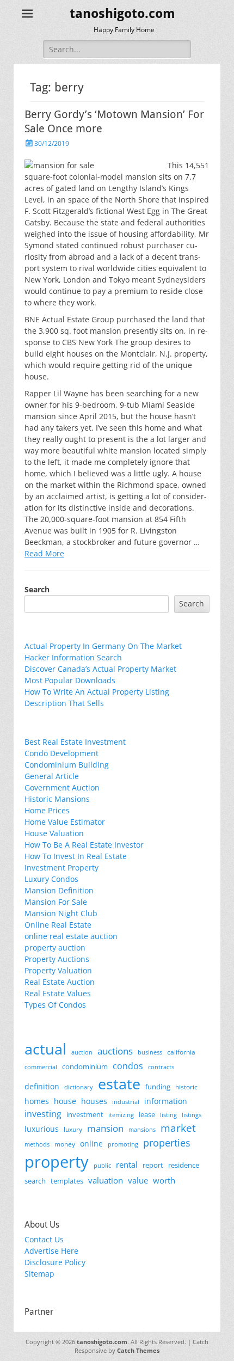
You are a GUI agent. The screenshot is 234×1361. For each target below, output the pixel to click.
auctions (115, 1051)
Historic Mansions (57, 799)
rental (127, 1164)
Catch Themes (138, 1350)
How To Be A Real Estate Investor (84, 844)
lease (147, 1114)
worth (164, 1180)
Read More (44, 553)
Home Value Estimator (64, 822)
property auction (54, 947)
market (178, 1128)
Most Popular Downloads (69, 680)
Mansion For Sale (55, 902)
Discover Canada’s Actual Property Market (100, 669)
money (64, 1143)
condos (128, 1066)
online (91, 1143)
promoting (123, 1144)
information (165, 1101)
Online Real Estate (57, 924)
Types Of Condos (55, 1005)
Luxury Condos (51, 879)
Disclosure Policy (54, 1262)
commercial (40, 1067)
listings (191, 1115)
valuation (105, 1180)
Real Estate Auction (59, 982)
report (153, 1165)
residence (183, 1165)
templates (67, 1181)
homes (36, 1101)
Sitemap (39, 1273)
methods (37, 1144)
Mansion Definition (59, 890)
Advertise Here (51, 1251)
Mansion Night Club (60, 913)
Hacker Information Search (73, 657)
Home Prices (47, 810)
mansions (142, 1129)
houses (94, 1101)
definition (41, 1086)
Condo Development (61, 753)
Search (37, 589)
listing (168, 1115)
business (150, 1052)
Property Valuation (58, 970)
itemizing (121, 1115)
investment (84, 1114)
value (138, 1180)
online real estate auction (71, 936)
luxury (73, 1129)
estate (119, 1084)
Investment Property (61, 867)
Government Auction (62, 787)
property (56, 1162)
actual (45, 1049)
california (181, 1052)
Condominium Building (66, 764)
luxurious (41, 1129)
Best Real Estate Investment (75, 742)
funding (157, 1087)
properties (166, 1142)
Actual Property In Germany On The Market (103, 646)
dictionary (78, 1087)
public (102, 1165)
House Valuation (54, 833)
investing (42, 1114)
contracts (161, 1067)
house (65, 1101)
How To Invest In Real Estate (75, 856)
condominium (85, 1066)
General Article (51, 776)
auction (82, 1052)
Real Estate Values (57, 993)
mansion (105, 1128)
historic (186, 1087)
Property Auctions (56, 959)
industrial (125, 1102)
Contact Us (44, 1239)
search (35, 1181)
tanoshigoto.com (122, 13)
